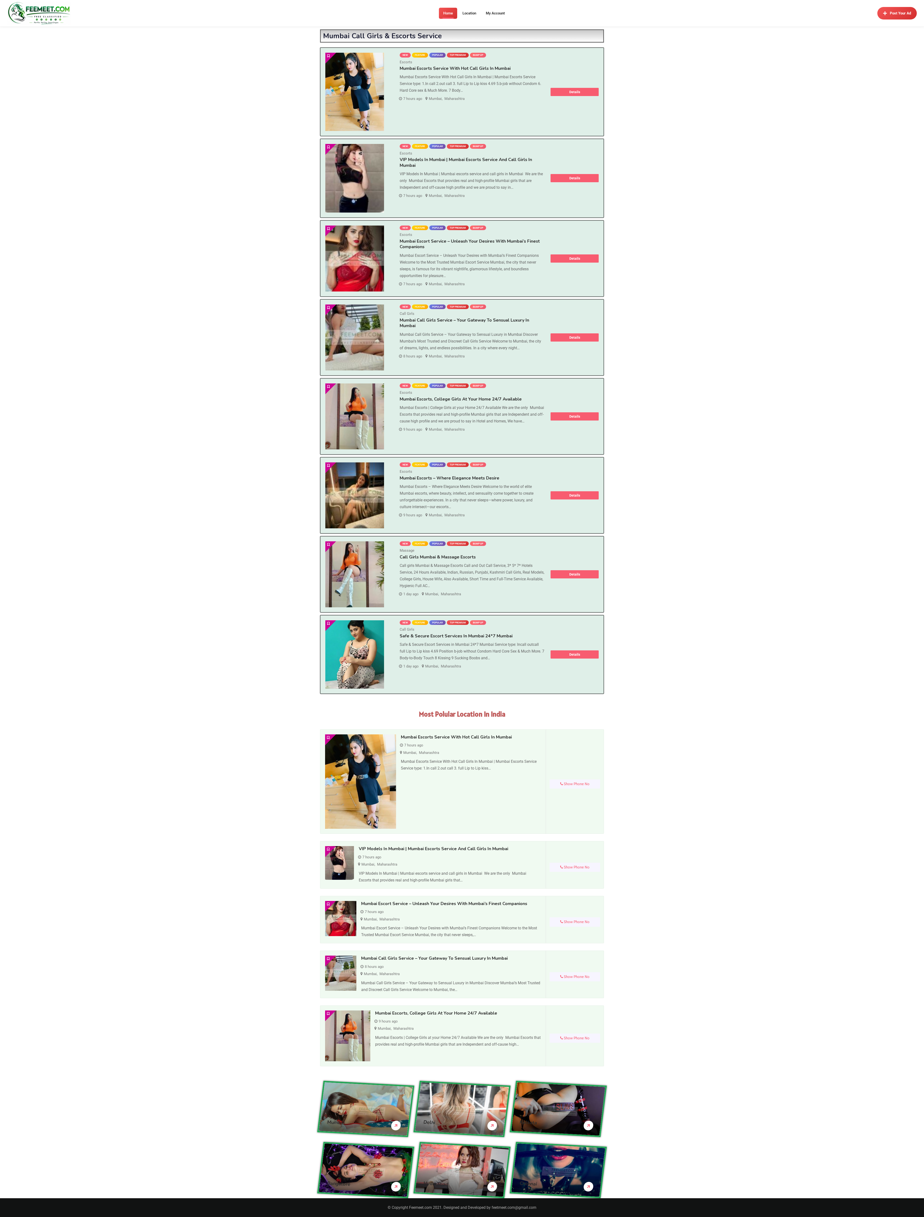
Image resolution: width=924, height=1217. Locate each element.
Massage (407, 550)
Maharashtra (454, 99)
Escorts (406, 62)
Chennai (528, 1183)
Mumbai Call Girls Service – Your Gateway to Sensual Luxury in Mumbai (464, 323)
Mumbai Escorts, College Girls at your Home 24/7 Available (461, 399)
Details (574, 92)
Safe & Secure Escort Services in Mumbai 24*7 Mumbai (456, 636)
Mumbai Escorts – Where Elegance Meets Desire (449, 478)
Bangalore (339, 1183)
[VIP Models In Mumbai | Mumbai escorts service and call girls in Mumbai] (354, 178)
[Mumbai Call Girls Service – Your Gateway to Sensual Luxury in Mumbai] (354, 337)
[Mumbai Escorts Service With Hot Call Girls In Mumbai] (354, 92)
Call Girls (407, 313)
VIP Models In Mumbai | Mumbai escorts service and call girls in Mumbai (466, 162)
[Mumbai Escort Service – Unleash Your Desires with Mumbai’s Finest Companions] (354, 258)
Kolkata (528, 1122)
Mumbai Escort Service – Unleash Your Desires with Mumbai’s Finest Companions (470, 244)
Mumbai (435, 99)
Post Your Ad (900, 13)
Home (448, 13)
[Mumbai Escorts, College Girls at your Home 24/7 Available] (354, 416)
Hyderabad (436, 1183)
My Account (495, 13)
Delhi (429, 1122)
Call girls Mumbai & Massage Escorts (438, 557)
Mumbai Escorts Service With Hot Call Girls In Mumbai (455, 68)
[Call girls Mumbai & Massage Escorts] (354, 574)
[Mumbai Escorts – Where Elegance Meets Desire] (354, 495)
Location (469, 13)
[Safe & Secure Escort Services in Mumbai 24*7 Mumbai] (354, 654)
